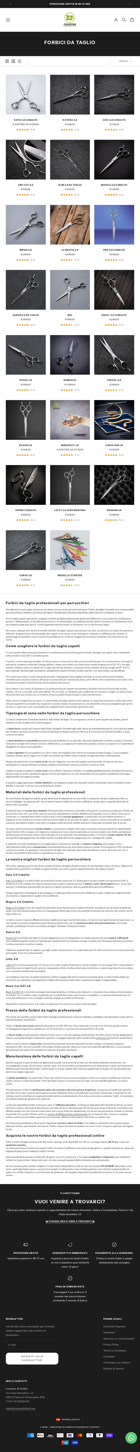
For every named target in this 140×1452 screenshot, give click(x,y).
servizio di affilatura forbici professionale (67, 1114)
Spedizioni (109, 1332)
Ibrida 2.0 (26, 250)
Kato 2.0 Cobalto (14, 880)
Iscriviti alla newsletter (32, 1358)
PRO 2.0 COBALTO (114, 250)
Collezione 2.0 (103, 1037)
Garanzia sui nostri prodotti (118, 1338)
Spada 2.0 (26, 380)
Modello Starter (70, 575)
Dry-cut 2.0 (26, 185)
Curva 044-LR (114, 445)
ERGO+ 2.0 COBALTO (114, 315)
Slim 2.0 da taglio (70, 185)
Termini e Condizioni (114, 1350)
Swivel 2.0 (114, 380)
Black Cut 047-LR (14, 992)
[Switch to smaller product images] (13, 61)
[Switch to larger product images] (7, 61)
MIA (70, 315)
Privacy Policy (111, 1344)
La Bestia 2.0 (69, 250)
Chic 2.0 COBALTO (114, 120)
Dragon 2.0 (114, 510)
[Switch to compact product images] (19, 61)
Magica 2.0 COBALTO (114, 185)
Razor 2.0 (25, 445)
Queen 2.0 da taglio (26, 315)
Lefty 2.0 (10, 965)
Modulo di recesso (113, 1368)
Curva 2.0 (26, 575)
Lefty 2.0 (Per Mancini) (69, 510)
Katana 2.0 (70, 120)
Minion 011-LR (70, 445)
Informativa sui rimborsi (116, 1362)
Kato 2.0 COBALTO (25, 120)
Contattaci (109, 1356)
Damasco (70, 380)
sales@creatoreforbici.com (20, 1408)
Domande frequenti (114, 1326)
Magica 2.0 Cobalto (15, 907)
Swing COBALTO (25, 510)
